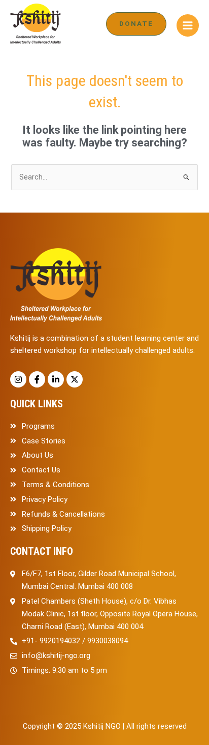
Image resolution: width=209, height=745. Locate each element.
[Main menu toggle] (188, 25)
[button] (136, 24)
